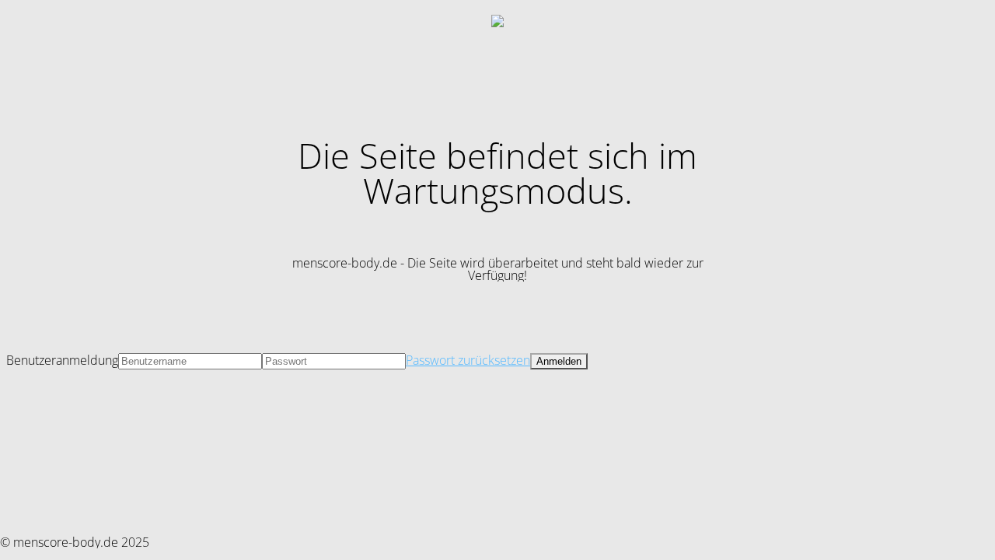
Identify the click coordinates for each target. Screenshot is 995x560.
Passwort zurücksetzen (468, 360)
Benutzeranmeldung (62, 360)
